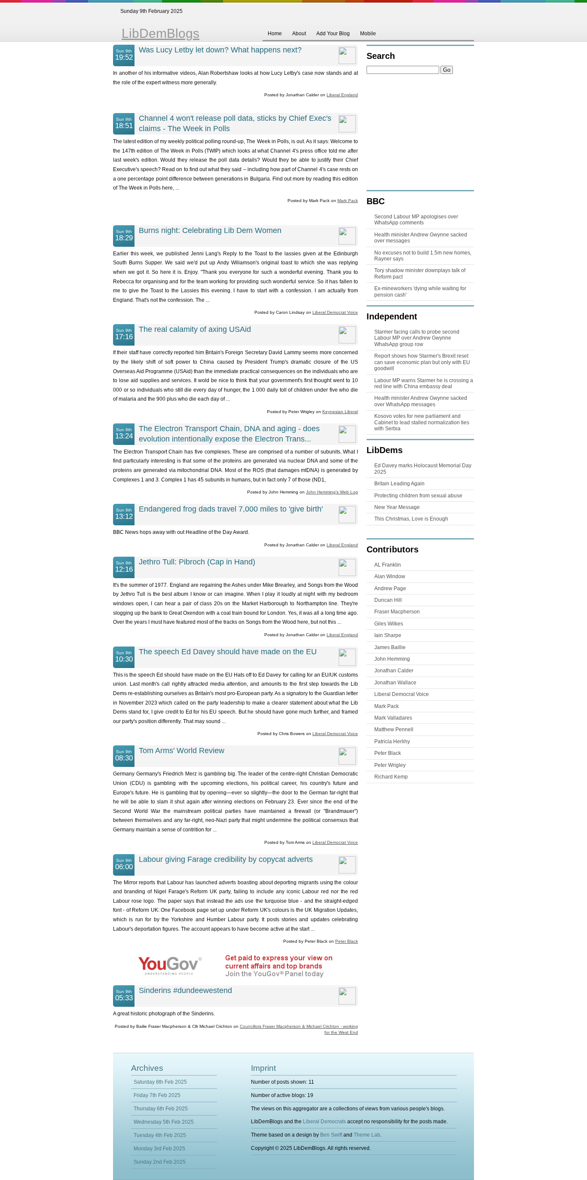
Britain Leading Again (399, 484)
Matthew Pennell (393, 729)
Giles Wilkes (388, 624)
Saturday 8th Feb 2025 (160, 1082)
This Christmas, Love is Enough (411, 519)
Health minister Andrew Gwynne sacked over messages (420, 238)
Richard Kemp (391, 777)
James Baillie (390, 647)
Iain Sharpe (387, 635)
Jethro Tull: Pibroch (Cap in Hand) (197, 562)
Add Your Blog (333, 34)
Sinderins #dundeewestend (185, 990)
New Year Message (397, 507)
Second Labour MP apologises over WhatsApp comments (416, 220)
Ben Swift (331, 1135)
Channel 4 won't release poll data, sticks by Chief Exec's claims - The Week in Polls (235, 123)
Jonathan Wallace (395, 683)
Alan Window (389, 576)
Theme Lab (367, 1135)
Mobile (368, 34)
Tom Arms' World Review (181, 750)
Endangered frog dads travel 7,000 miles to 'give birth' (231, 509)
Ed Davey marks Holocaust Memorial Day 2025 (422, 469)
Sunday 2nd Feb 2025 (160, 1162)
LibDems (385, 450)
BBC (376, 201)
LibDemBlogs (160, 33)
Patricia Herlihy (392, 742)
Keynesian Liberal (340, 411)
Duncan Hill (388, 600)
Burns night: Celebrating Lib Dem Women (210, 230)
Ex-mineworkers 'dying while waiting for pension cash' (420, 291)
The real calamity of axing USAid (195, 329)
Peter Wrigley (390, 765)
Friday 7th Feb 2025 (157, 1095)
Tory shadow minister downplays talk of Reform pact (419, 273)
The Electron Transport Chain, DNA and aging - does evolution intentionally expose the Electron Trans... (229, 433)
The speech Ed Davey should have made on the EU (228, 651)
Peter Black (346, 941)
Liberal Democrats (324, 1122)
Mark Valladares (393, 718)
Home (275, 34)
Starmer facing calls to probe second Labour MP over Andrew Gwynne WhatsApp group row (416, 338)
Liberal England (342, 94)
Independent (392, 316)
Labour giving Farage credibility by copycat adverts (226, 859)
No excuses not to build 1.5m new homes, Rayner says (422, 256)
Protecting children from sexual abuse (418, 496)
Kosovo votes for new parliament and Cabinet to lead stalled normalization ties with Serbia (421, 422)
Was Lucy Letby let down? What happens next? (220, 50)
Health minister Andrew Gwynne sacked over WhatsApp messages (420, 401)
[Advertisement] (235, 215)
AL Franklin (387, 565)
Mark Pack (347, 200)
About (299, 34)
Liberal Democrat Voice (335, 312)
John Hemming (392, 659)
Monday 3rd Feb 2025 (159, 1149)
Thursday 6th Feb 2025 (161, 1109)
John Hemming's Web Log (332, 492)
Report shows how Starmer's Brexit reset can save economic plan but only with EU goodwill (422, 362)
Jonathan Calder (393, 671)
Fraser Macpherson (397, 612)
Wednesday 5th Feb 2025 (164, 1122)
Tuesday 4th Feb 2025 (160, 1135)
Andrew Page (390, 588)
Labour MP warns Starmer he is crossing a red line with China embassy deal (423, 383)
